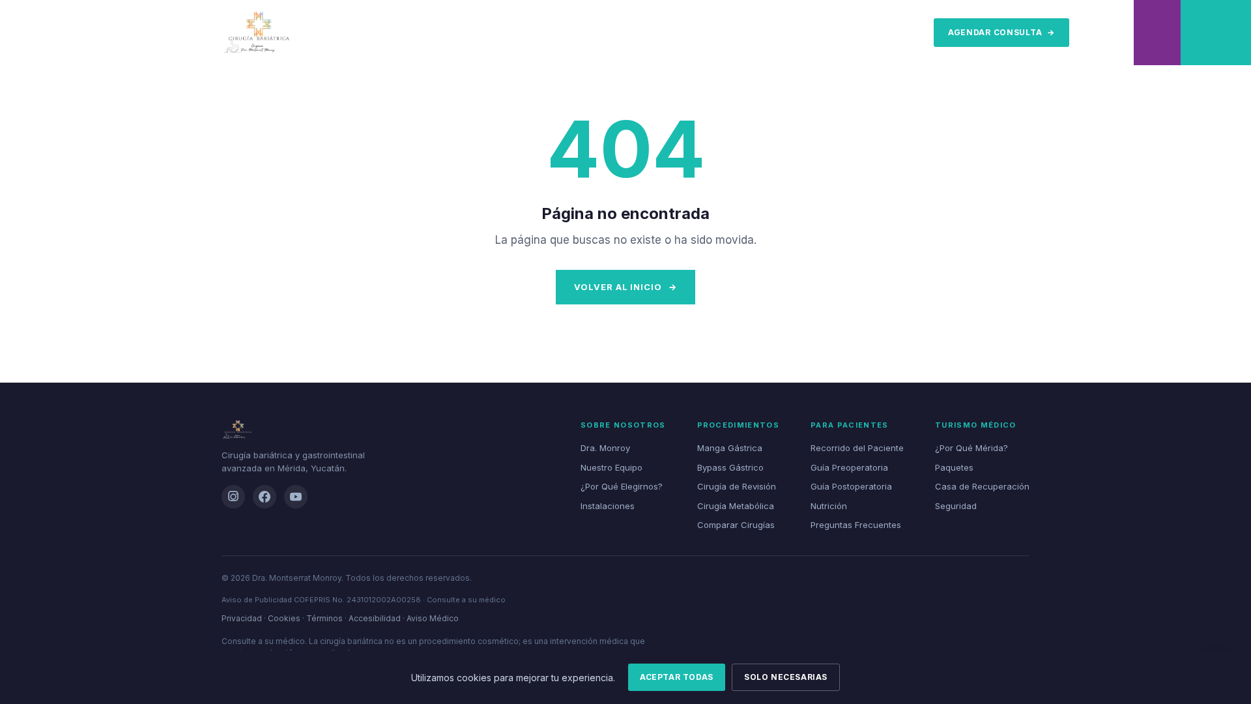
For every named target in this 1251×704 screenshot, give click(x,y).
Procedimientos (397, 32)
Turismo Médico (639, 32)
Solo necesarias (785, 677)
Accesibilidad (375, 618)
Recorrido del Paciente (857, 448)
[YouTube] (296, 496)
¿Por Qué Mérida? (971, 448)
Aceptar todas (676, 677)
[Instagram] (233, 496)
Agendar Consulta (1001, 32)
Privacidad (242, 618)
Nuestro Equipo (611, 467)
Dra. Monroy (485, 32)
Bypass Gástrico (730, 467)
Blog (878, 32)
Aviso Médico (433, 618)
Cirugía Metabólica (735, 506)
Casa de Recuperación (982, 486)
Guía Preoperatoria (849, 467)
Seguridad (956, 506)
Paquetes (954, 467)
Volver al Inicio (625, 287)
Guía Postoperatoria (851, 486)
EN (912, 32)
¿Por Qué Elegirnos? (622, 486)
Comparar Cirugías (736, 525)
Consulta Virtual (812, 32)
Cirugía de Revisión (736, 486)
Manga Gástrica (729, 448)
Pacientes (558, 32)
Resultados (724, 32)
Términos (324, 618)
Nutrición (829, 506)
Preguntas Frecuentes (856, 525)
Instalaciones (608, 506)
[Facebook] (264, 496)
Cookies (284, 618)
